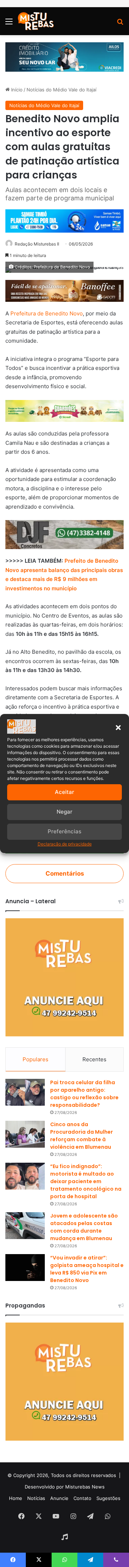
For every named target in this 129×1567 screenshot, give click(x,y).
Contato (82, 1498)
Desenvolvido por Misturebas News (65, 1487)
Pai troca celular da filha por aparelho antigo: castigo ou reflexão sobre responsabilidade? (84, 1094)
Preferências (64, 831)
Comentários (65, 873)
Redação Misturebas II (37, 244)
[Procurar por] (120, 24)
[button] (118, 727)
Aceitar (64, 792)
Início (16, 89)
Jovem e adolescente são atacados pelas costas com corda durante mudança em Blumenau (84, 1227)
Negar (64, 811)
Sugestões (108, 1498)
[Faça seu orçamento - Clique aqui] (64, 534)
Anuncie (59, 1498)
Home (15, 1498)
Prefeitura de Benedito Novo (46, 313)
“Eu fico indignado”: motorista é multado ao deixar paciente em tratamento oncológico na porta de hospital (85, 1181)
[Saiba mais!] (64, 410)
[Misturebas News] (36, 21)
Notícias (36, 1498)
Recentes (94, 1059)
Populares (35, 1059)
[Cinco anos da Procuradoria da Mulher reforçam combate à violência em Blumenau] (25, 1134)
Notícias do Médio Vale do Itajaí (61, 89)
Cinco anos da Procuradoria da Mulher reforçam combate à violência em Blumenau (81, 1136)
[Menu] (9, 24)
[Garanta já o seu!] (64, 290)
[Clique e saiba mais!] (64, 56)
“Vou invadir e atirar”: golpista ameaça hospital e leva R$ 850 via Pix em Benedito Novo (87, 1269)
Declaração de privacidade (65, 844)
